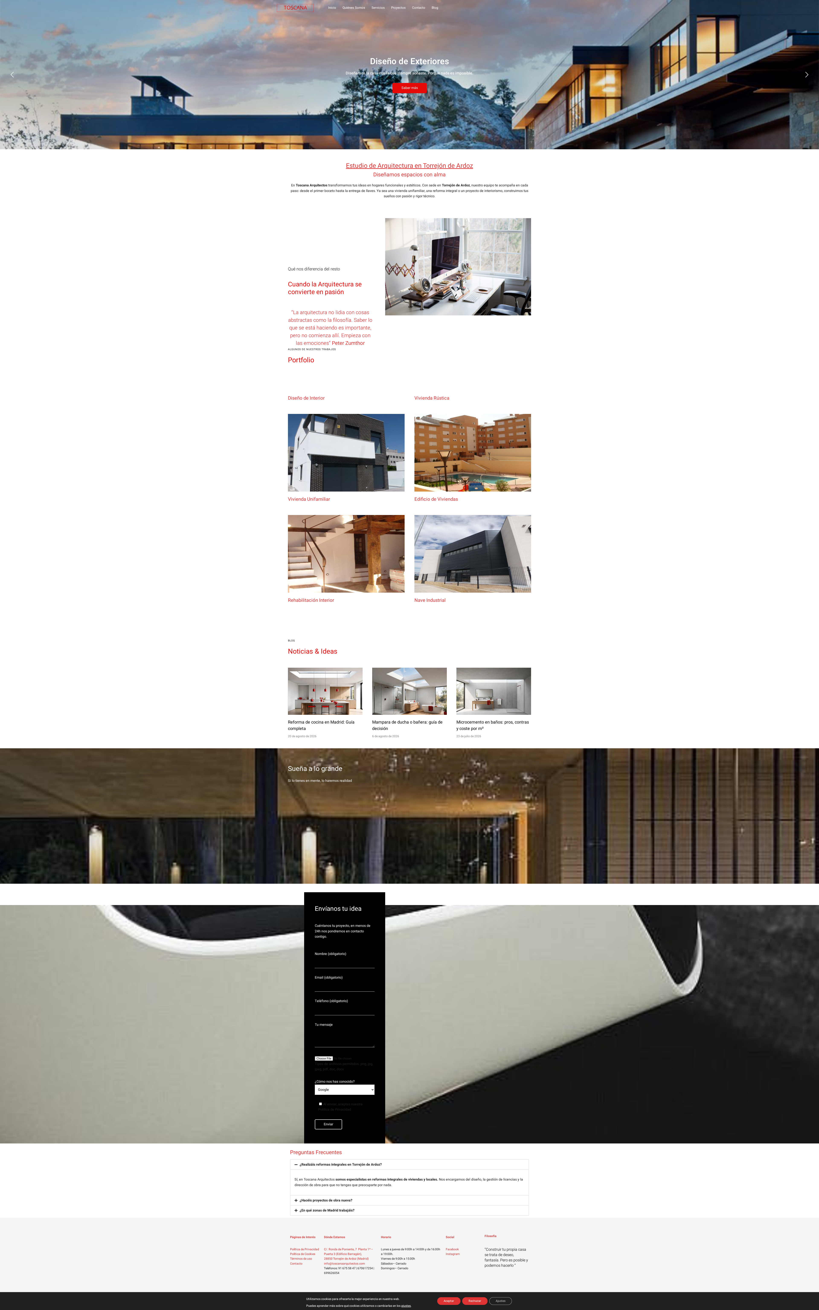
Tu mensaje (324, 1024)
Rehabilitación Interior (311, 600)
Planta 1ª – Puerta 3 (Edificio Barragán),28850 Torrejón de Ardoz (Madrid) (348, 1254)
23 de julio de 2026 (468, 736)
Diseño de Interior (306, 398)
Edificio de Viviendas (436, 499)
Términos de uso (301, 1258)
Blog (435, 7)
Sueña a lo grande (315, 769)
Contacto (418, 7)
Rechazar (475, 1301)
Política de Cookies (302, 1254)
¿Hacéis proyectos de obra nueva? (326, 1200)
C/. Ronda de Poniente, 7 (340, 1249)
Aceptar (449, 1301)
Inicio (332, 7)
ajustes (406, 1306)
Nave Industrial (430, 600)
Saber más (409, 87)
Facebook (452, 1249)
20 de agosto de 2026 (302, 736)
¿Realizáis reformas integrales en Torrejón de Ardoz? (341, 1164)
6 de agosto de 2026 (385, 736)
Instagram (453, 1254)
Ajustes (500, 1301)
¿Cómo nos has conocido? (335, 1081)
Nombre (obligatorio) (330, 953)
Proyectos (398, 7)
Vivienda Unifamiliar (309, 499)
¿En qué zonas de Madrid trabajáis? (327, 1210)
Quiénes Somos (354, 7)
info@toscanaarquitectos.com (344, 1263)
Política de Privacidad (304, 1249)
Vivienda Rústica (431, 398)
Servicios (378, 7)
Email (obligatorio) (329, 977)
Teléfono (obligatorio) (331, 1001)
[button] (409, 1164)
